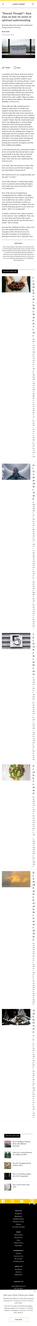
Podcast (18, 1207)
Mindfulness (18, 1199)
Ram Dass (6, 31)
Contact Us (18, 1265)
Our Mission (18, 1252)
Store (18, 1223)
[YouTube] (23, 1184)
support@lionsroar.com (18, 1269)
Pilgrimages (18, 1229)
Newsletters (18, 1221)
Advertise (18, 1255)
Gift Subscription (18, 1244)
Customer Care (18, 1239)
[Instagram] (14, 1184)
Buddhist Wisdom (18, 1202)
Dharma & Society (18, 1205)
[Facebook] (4, 1184)
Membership (18, 1234)
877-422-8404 (18, 1271)
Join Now (18, 1236)
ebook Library (18, 1218)
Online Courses (18, 1226)
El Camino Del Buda (18, 1210)
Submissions (18, 1258)
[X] (32, 1184)
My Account (18, 1242)
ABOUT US (18, 1249)
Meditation (18, 1197)
